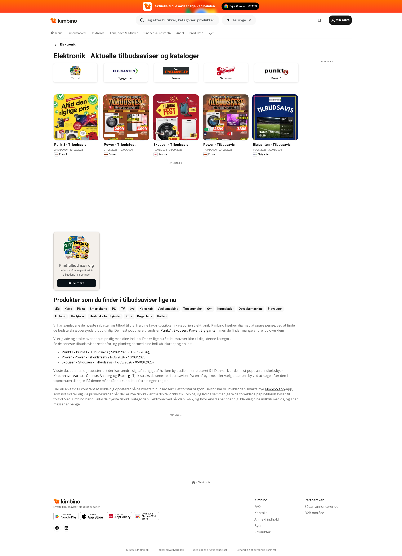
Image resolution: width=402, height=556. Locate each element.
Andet (180, 33)
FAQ (257, 506)
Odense (92, 375)
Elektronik (97, 33)
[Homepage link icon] (193, 482)
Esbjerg (124, 375)
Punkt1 (166, 330)
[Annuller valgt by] (250, 20)
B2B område (314, 512)
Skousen (180, 330)
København (62, 375)
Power (194, 330)
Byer (211, 33)
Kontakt (260, 512)
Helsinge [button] (239, 20)
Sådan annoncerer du (321, 506)
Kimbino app (275, 389)
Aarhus (78, 375)
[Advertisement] (175, 194)
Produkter (196, 33)
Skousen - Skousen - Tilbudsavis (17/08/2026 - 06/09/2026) (108, 362)
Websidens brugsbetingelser (210, 550)
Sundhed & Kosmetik (157, 33)
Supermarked (77, 33)
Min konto (342, 20)
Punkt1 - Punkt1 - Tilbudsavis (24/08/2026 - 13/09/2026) (105, 352)
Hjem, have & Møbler (123, 33)
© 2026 (137, 550)
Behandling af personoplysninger (256, 550)
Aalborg (106, 375)
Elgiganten (209, 330)
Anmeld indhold (266, 519)
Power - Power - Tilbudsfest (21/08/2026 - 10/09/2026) (104, 357)
